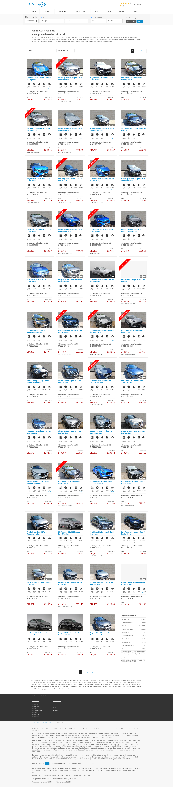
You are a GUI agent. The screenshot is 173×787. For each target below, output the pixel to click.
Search (139, 21)
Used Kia (34, 712)
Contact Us (136, 11)
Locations (57, 701)
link (47, 764)
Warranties (62, 11)
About (109, 11)
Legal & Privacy (36, 722)
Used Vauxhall (36, 708)
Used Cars (47, 11)
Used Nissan (35, 704)
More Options (131, 21)
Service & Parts (80, 11)
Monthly (100, 17)
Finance (97, 11)
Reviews (121, 11)
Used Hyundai (36, 714)
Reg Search (136, 18)
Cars (43, 17)
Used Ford (35, 703)
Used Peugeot (36, 706)
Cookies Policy (47, 722)
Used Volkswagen (37, 710)
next (140, 51)
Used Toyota (35, 716)
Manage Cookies (58, 722)
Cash (94, 17)
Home (34, 11)
